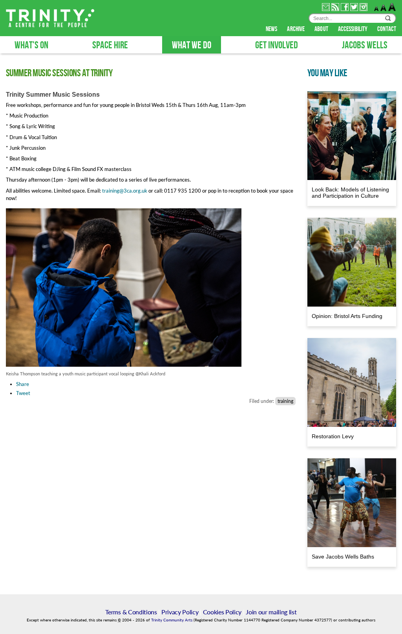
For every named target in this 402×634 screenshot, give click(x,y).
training (285, 401)
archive (296, 29)
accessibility (353, 29)
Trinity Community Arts (172, 620)
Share (22, 384)
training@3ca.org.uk (124, 190)
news (272, 29)
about (321, 29)
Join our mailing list (271, 612)
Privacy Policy (180, 612)
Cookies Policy (222, 612)
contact (386, 29)
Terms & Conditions (131, 612)
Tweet (23, 393)
